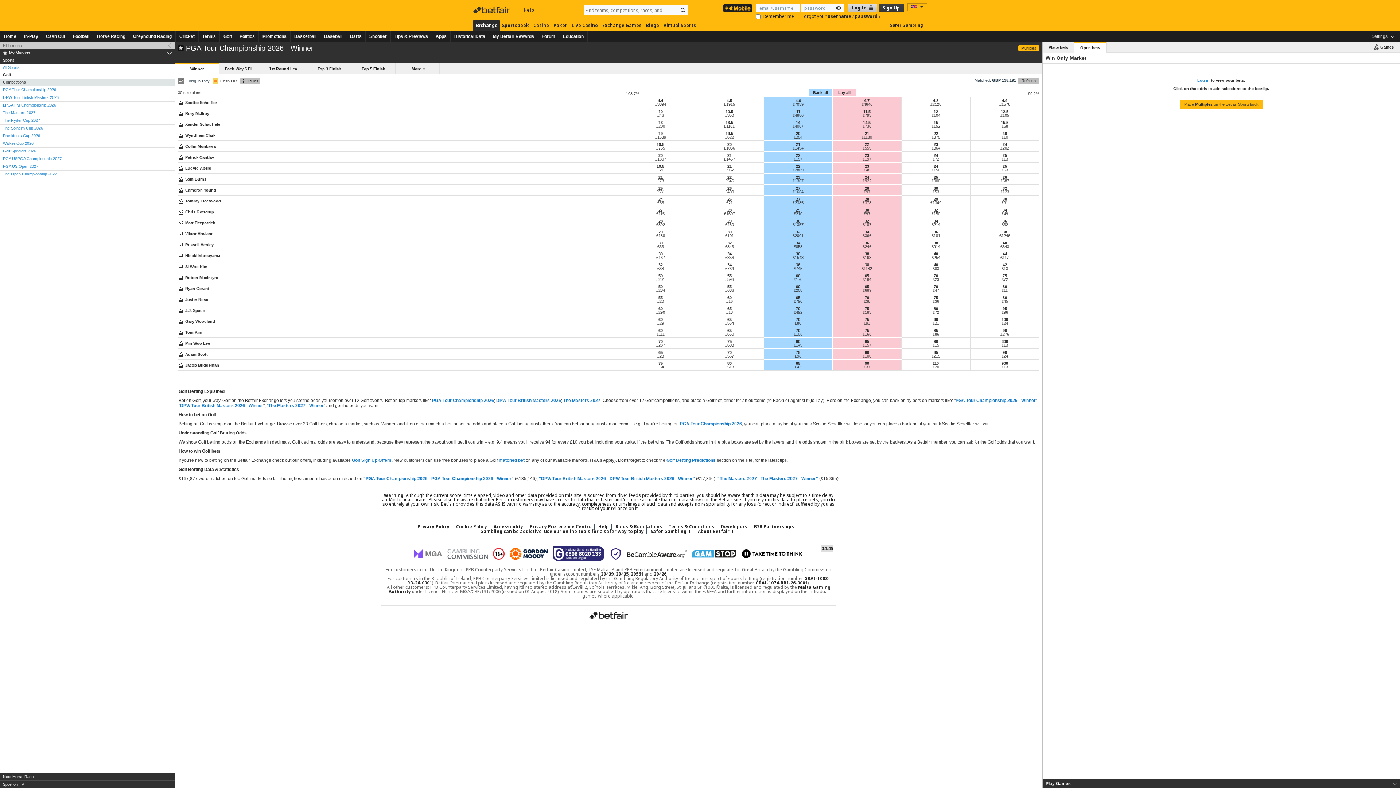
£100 (867, 356)
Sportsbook (515, 25)
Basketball (305, 36)
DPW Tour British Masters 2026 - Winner (221, 405)
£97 (867, 192)
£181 (936, 235)
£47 (936, 290)
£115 (660, 214)
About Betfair (714, 531)
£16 (729, 301)
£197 (867, 159)
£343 (729, 246)
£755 (660, 148)
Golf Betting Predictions (691, 460)
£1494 (798, 148)
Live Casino (585, 25)
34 (1005, 210)
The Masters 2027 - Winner (296, 405)
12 (936, 111)
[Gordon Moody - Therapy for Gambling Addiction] (529, 554)
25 (1005, 155)
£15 (936, 345)
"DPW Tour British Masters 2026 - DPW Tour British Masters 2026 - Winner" (617, 478)
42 (1005, 265)
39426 (660, 574)
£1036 (729, 148)
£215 (936, 356)
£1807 (660, 159)
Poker (560, 25)
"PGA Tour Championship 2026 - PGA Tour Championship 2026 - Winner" (438, 478)
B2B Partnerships (774, 527)
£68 (1005, 126)
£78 (660, 181)
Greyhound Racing (152, 36)
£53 (1005, 170)
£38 (867, 301)
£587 (1004, 181)
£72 (936, 159)
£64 (660, 367)
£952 (729, 170)
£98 (798, 356)
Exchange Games (622, 25)
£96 (1005, 312)
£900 (936, 181)
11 (798, 111)
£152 (936, 126)
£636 (729, 290)
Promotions (274, 36)
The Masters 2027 (581, 400)
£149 (798, 345)
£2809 (798, 170)
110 (936, 363)
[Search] (683, 10)
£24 (1005, 323)
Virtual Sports (680, 25)
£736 (867, 126)
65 (867, 276)
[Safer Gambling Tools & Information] (616, 554)
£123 (1004, 192)
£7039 (798, 104)
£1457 (729, 159)
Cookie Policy (471, 527)
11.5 (867, 111)
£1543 (798, 257)
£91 (1005, 203)
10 (660, 111)
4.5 (729, 101)
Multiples (1029, 48)
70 (936, 276)
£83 (936, 268)
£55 (660, 203)
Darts (356, 36)
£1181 (729, 126)
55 (729, 276)
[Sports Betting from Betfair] (737, 8)
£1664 (798, 192)
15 (936, 122)
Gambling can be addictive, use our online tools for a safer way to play (562, 531)
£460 (729, 225)
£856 (729, 257)
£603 (729, 345)
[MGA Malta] (428, 553)
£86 (936, 334)
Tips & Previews (411, 36)
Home (10, 36)
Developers (734, 527)
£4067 (798, 126)
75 (1005, 276)
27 (798, 188)
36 (1005, 221)
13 (660, 122)
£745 (798, 268)
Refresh (1029, 80)
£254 (798, 137)
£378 (867, 203)
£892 (660, 225)
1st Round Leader (286, 69)
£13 (1005, 159)
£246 (867, 246)
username (840, 16)
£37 (867, 367)
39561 (637, 574)
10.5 (729, 111)
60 (798, 276)
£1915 (729, 104)
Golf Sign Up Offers (372, 460)
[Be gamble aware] (657, 553)
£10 (1005, 137)
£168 (867, 334)
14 (798, 122)
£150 (936, 170)
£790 (798, 301)
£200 (660, 126)
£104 (936, 115)
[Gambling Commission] (467, 554)
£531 (660, 192)
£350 (729, 115)
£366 (867, 235)
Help (529, 10)
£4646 (867, 104)
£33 (660, 246)
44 (1005, 254)
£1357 (798, 225)
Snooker (378, 36)
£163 (867, 257)
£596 (729, 279)
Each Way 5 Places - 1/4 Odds (244, 69)
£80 (798, 323)
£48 (867, 170)
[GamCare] (579, 553)
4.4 (660, 101)
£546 (729, 181)
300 (1005, 341)
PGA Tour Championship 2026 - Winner (996, 400)
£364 (936, 148)
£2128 (935, 104)
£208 (798, 290)
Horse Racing (111, 36)
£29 (660, 323)
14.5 (867, 122)
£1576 (1004, 104)
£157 (798, 159)
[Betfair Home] (492, 10)
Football (81, 36)
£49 (1005, 214)
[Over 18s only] (499, 554)
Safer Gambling (906, 25)
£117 (1004, 257)
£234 (660, 290)
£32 (1005, 225)
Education (573, 36)
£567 (729, 356)
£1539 (660, 137)
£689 (867, 290)
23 (936, 144)
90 (936, 319)
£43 (798, 367)
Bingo (652, 25)
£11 (1005, 290)
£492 (798, 312)
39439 (607, 574)
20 (798, 133)
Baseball (333, 36)
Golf (227, 36)
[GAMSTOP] (714, 554)
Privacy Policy (433, 527)
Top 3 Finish (329, 69)
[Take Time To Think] (772, 553)
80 (1005, 287)
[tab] (1221, 783)
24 (1005, 144)
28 (867, 188)
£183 (867, 312)
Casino (541, 25)
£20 (660, 301)
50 (660, 276)
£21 (660, 170)
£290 (660, 312)
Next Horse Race (18, 777)
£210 (798, 214)
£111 (661, 334)
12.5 (1004, 111)
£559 (867, 148)
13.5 (729, 122)
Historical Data (469, 36)
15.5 (1004, 122)
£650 (729, 334)
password (867, 16)
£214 (936, 225)
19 (660, 133)
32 (1005, 188)
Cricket (187, 36)
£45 (1005, 301)
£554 (729, 323)
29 (936, 199)
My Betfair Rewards (513, 36)
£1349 (935, 203)
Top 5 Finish (373, 69)
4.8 (935, 101)
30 (936, 188)
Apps (441, 36)
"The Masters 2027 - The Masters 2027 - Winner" (768, 478)
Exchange (486, 25)
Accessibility (508, 527)
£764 (729, 268)
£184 (867, 279)
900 (1005, 363)
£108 (798, 334)
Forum (548, 36)
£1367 (798, 181)
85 (936, 330)
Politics (247, 36)
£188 (660, 235)
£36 (936, 301)
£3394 (660, 104)
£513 (729, 367)
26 (1005, 177)
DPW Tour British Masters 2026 (528, 400)
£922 (867, 181)
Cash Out (55, 36)
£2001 (798, 235)
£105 (1004, 115)
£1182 (867, 268)
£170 (798, 279)
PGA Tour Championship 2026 (463, 400)
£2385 (798, 203)
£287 (660, 345)
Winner (197, 69)
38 (1005, 232)
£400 (729, 192)
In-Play (31, 36)
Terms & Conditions (691, 527)
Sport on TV (13, 784)
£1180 (867, 137)
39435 (622, 574)
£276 (1004, 334)
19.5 (729, 133)
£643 (1004, 246)
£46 (660, 115)
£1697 (729, 214)
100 (1005, 319)
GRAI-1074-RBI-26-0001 (781, 583)
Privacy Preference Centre (561, 527)
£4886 (798, 115)
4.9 (1004, 101)
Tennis (209, 36)
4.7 (867, 101)
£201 (660, 279)
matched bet (512, 460)
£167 (660, 257)
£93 (867, 323)
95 (1005, 308)
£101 (729, 235)
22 (936, 133)
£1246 (1004, 235)
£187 (867, 225)
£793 (867, 115)
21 (867, 133)
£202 (1004, 148)
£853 (798, 246)
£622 (729, 137)
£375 (936, 137)
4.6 (798, 101)
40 (1005, 133)
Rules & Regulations (638, 527)
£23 (936, 279)
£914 (936, 246)
